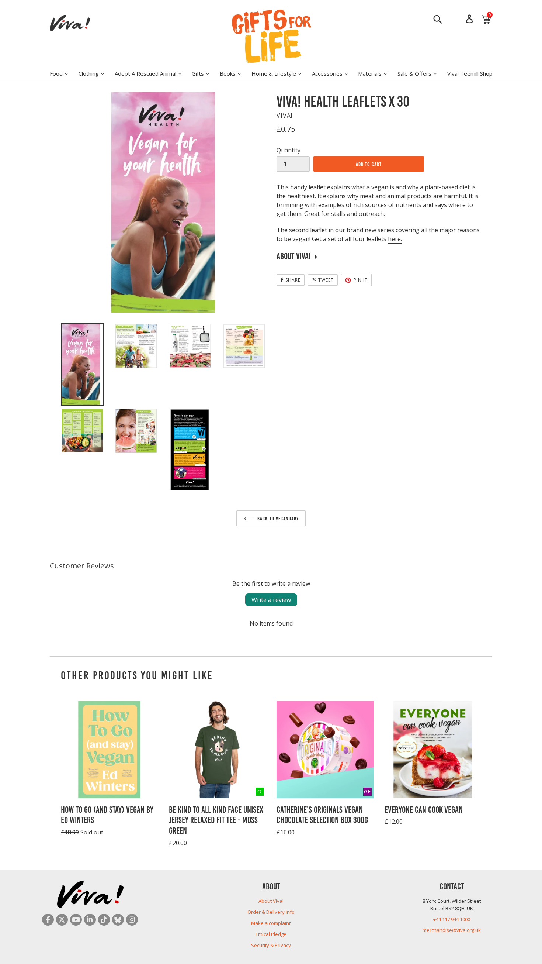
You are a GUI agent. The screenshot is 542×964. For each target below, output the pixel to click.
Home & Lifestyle (280, 73)
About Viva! (271, 901)
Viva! (284, 115)
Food (62, 73)
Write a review (271, 600)
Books (234, 73)
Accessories (333, 73)
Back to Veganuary (277, 518)
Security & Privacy (271, 945)
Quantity (288, 150)
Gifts (204, 73)
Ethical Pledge (271, 934)
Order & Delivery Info (271, 912)
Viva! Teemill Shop (470, 73)
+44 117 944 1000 (451, 919)
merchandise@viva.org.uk (452, 930)
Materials (376, 73)
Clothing (95, 73)
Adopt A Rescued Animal (152, 73)
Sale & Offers (420, 73)
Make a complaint (271, 923)
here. (395, 239)
